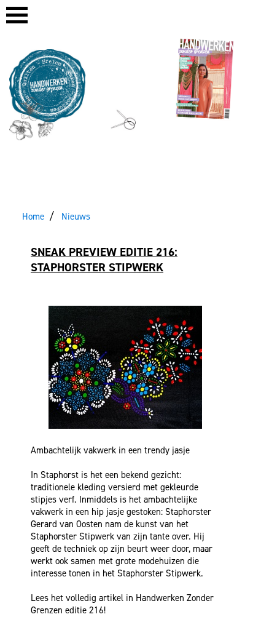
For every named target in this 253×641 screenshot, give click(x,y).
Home (33, 216)
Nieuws (75, 216)
